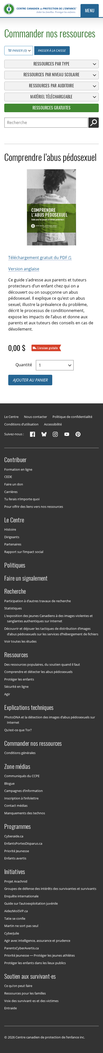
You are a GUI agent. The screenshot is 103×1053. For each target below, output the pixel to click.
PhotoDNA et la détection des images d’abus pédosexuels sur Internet (49, 720)
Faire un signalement (26, 578)
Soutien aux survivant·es (30, 976)
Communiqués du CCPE (22, 776)
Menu (89, 11)
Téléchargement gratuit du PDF (37, 257)
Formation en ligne (18, 469)
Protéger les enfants (19, 679)
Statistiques (13, 608)
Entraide (10, 1008)
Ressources (16, 655)
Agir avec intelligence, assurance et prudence (37, 940)
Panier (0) (19, 50)
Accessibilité (53, 424)
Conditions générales (20, 753)
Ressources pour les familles (25, 993)
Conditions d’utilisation (21, 424)
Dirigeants (11, 537)
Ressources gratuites (51, 107)
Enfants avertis (15, 858)
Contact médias (16, 805)
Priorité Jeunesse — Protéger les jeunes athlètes (39, 955)
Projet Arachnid (15, 881)
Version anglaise (23, 269)
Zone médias (17, 766)
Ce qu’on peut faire (18, 985)
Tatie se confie (14, 918)
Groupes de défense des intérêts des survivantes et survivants (50, 888)
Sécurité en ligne (16, 686)
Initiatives (14, 872)
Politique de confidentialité (72, 416)
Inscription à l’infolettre (21, 798)
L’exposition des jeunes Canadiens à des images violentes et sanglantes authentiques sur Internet (48, 618)
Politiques (14, 565)
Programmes (17, 826)
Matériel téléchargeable (51, 96)
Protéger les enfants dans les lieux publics (35, 962)
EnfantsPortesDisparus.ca (23, 843)
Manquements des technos (24, 813)
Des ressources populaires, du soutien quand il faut (42, 664)
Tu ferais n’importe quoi (22, 499)
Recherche (15, 591)
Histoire (10, 529)
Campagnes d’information (23, 790)
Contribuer (15, 460)
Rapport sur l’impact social (23, 551)
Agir (7, 694)
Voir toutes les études (20, 641)
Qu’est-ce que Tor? (18, 729)
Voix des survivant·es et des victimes (31, 1000)
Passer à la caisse (52, 50)
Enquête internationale (21, 896)
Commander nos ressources (33, 743)
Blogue (9, 783)
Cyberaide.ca (13, 836)
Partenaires (12, 544)
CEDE (8, 476)
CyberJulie (11, 933)
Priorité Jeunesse (16, 850)
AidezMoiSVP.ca (16, 911)
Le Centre (11, 416)
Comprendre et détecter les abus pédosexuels (38, 671)
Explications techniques (29, 707)
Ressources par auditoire (51, 85)
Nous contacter (35, 416)
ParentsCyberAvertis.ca (21, 948)
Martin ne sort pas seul (21, 925)
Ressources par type (52, 64)
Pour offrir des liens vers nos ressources (33, 506)
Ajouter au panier (30, 380)
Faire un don (13, 484)
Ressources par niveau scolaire (52, 74)
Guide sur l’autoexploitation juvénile (31, 903)
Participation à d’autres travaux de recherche (37, 601)
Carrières (11, 491)
